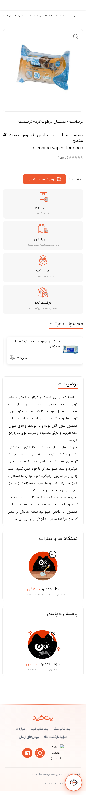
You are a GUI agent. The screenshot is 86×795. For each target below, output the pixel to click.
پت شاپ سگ (62, 729)
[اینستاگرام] (40, 753)
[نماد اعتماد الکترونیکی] (56, 758)
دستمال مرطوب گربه (17, 15)
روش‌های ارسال (29, 737)
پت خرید (75, 15)
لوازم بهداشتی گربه (43, 15)
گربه (62, 15)
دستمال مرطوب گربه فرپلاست (42, 121)
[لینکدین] (27, 753)
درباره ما (21, 729)
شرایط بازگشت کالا (55, 737)
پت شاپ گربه (39, 729)
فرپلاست (76, 121)
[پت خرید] (43, 717)
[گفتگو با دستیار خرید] (73, 782)
